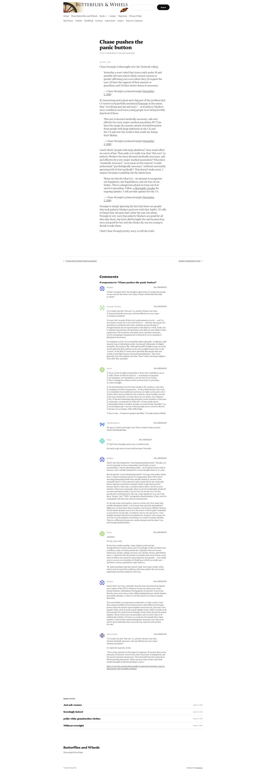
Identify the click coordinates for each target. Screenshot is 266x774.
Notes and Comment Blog (126, 53)
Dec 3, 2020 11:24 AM (160, 368)
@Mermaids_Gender (144, 188)
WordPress (199, 768)
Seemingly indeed (73, 711)
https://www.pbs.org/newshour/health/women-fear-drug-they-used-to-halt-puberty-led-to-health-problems (136, 667)
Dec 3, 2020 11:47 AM (160, 458)
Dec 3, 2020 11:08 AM (160, 287)
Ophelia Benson (112, 53)
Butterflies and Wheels (81, 747)
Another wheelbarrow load (189, 260)
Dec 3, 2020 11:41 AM (145, 439)
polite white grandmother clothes (81, 718)
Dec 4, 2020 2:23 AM (160, 634)
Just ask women (72, 705)
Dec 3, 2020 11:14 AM (160, 306)
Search (163, 7)
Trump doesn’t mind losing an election (81, 260)
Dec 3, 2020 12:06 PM (159, 532)
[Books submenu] (106, 15)
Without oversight (73, 725)
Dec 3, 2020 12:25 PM (160, 581)
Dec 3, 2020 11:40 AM (160, 423)
